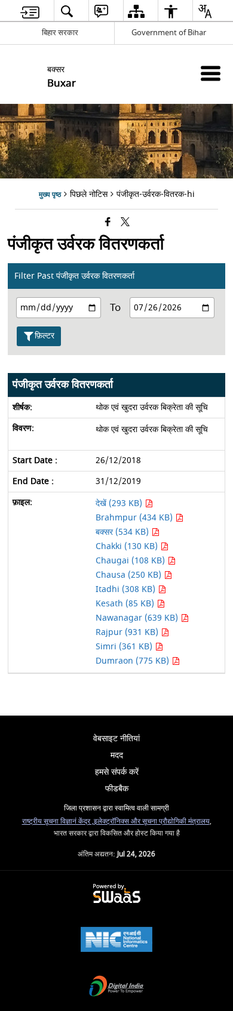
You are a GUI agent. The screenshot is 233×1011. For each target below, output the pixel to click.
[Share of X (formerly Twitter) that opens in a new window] (125, 223)
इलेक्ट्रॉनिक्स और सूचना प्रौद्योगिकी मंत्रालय (152, 821)
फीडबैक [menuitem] (116, 788)
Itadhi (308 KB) (127, 589)
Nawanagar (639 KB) (138, 618)
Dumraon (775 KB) (133, 661)
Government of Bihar (168, 32)
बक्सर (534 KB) (123, 532)
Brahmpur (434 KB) (135, 517)
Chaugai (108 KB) (131, 560)
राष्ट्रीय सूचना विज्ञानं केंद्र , (58, 821)
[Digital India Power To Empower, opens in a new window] (116, 987)
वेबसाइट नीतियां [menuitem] (116, 738)
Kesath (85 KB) (126, 603)
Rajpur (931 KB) (128, 632)
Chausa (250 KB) (130, 575)
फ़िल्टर (44, 335)
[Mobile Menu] (210, 73)
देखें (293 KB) (120, 503)
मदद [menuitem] (117, 755)
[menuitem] (30, 11)
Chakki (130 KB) (128, 546)
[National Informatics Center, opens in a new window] (116, 941)
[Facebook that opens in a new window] (107, 223)
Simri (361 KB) (125, 646)
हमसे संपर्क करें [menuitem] (117, 772)
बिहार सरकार (60, 32)
